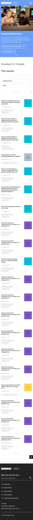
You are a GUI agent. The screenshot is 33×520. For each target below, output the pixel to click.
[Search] (30, 477)
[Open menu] (30, 3)
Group (15, 2)
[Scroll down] (16, 55)
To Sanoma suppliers (8, 506)
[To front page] (6, 3)
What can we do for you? (10, 475)
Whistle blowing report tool (10, 508)
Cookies (3, 503)
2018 (4, 85)
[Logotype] (6, 469)
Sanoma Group (7, 81)
